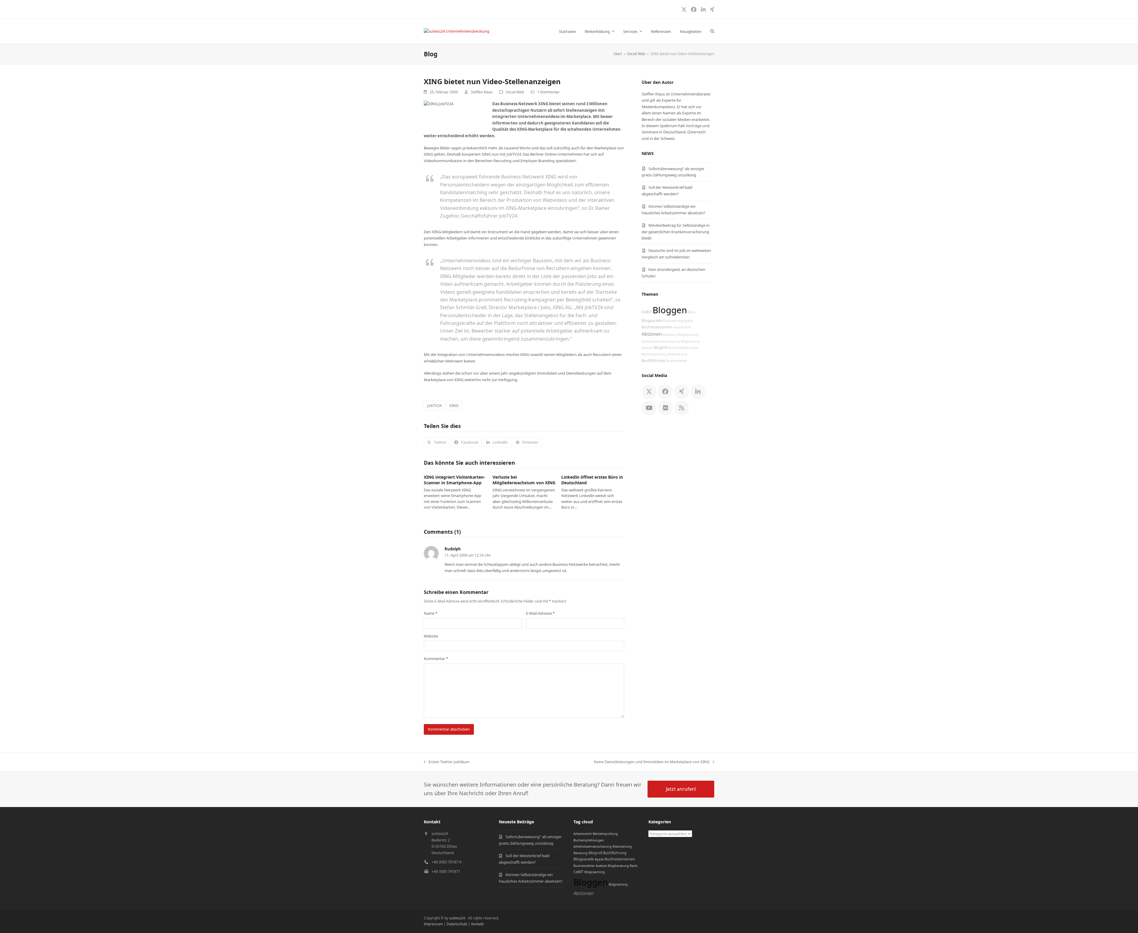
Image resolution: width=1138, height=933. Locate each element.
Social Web (515, 92)
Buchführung (653, 360)
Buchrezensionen (657, 327)
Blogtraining (690, 341)
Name (430, 613)
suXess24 (457, 918)
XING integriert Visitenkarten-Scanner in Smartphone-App (454, 479)
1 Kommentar (548, 92)
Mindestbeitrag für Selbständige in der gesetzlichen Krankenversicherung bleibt (675, 232)
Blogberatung (688, 335)
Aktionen (652, 334)
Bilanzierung (677, 354)
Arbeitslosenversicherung (661, 341)
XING (453, 405)
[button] (712, 31)
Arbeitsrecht (682, 327)
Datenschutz (457, 923)
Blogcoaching (673, 321)
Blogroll (660, 347)
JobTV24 (434, 405)
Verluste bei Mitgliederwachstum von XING (524, 479)
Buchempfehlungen (683, 348)
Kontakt (477, 923)
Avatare (647, 348)
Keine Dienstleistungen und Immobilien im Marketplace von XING (651, 762)
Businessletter (676, 361)
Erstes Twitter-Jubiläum (446, 762)
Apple (688, 321)
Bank (692, 312)
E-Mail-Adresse (540, 613)
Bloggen (670, 310)
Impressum (433, 923)
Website (431, 636)
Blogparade (652, 320)
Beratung (670, 335)
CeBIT (647, 311)
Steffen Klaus (482, 92)
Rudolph (453, 549)
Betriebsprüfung (654, 354)
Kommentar (436, 658)
